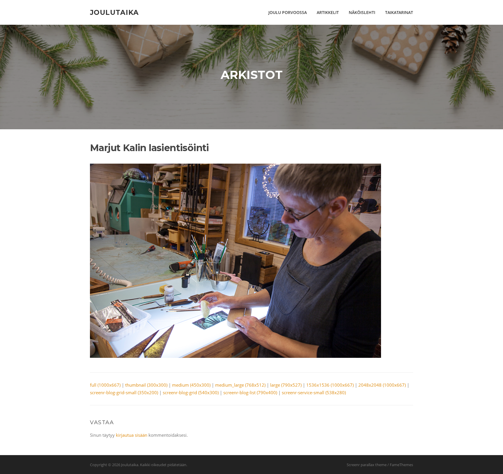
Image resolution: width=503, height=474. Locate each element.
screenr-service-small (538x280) (314, 392)
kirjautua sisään (131, 435)
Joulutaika (114, 12)
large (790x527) (286, 385)
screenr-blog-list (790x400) (250, 392)
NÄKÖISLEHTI (362, 12)
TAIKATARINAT (399, 12)
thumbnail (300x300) (146, 385)
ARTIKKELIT (328, 12)
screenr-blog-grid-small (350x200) (124, 392)
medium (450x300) (191, 385)
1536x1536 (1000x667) (330, 385)
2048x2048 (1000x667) (382, 385)
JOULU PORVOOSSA (287, 12)
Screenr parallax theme (367, 464)
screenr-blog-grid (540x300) (191, 392)
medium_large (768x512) (240, 385)
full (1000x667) (105, 385)
